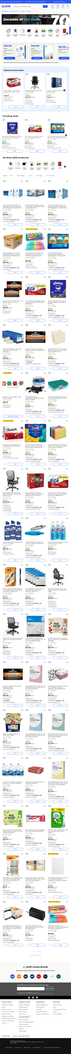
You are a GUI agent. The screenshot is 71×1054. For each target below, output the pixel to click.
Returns (3, 1007)
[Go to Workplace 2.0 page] (58, 976)
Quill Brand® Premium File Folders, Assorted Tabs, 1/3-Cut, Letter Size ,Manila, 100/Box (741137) (57, 350)
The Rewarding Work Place (59, 1009)
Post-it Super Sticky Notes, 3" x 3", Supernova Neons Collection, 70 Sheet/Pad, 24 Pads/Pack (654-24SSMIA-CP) (34, 254)
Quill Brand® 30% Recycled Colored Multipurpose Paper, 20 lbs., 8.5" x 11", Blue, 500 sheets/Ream (35, 735)
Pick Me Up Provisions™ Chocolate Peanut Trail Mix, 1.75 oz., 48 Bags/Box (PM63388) (58, 639)
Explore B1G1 (30, 264)
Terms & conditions (8, 1047)
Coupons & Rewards (14, 11)
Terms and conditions (28, 992)
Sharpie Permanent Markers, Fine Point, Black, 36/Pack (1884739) (12, 445)
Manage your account (7, 1009)
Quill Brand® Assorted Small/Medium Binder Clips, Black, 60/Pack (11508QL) (34, 398)
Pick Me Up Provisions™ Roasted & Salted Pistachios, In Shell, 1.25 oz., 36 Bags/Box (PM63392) (12, 831)
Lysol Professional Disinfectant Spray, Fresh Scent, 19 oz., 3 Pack (58, 543)
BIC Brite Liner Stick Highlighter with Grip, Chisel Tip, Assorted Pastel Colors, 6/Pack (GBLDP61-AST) (12, 879)
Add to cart (10, 58)
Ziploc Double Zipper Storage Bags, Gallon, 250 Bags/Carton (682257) (35, 830)
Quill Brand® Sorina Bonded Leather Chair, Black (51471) (33, 91)
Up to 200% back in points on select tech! (35, 1)
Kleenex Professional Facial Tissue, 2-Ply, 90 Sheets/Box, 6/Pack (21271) (58, 397)
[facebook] (37, 997)
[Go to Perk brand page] (32, 976)
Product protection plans (25, 1026)
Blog (54, 1007)
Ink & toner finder (40, 1007)
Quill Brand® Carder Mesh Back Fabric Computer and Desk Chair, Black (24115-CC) (12, 494)
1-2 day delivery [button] (7, 510)
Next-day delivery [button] (30, 103)
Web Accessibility (57, 1014)
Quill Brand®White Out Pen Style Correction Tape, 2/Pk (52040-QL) (34, 543)
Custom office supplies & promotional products (25, 1017)
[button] (45, 6)
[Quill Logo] (6, 6)
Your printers (39, 1009)
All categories (51, 175)
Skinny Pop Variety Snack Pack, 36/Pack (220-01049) (11, 734)
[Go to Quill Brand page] (12, 976)
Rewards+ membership (24, 1004)
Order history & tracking (7, 1004)
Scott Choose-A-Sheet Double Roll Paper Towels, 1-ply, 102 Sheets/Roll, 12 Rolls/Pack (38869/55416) (57, 494)
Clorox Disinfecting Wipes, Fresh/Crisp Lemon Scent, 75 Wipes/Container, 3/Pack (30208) (57, 137)
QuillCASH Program (23, 1009)
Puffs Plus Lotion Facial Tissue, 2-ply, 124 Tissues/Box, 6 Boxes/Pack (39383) (58, 831)
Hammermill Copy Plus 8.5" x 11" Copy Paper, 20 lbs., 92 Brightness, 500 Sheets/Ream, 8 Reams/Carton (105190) (12, 206)
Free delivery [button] (7, 269)
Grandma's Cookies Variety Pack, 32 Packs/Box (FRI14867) (34, 782)
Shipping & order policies (7, 1016)
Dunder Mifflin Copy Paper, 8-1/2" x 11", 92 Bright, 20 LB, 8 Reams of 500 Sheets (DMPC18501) (35, 206)
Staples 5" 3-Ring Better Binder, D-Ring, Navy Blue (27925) (56, 91)
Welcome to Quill (57, 1004)
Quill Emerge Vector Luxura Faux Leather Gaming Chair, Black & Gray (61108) (57, 590)
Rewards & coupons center (42, 1014)
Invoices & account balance (8, 1011)
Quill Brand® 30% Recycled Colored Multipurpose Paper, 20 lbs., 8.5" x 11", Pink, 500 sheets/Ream (35, 687)
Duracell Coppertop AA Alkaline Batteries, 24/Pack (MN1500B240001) (35, 349)
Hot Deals (22, 11)
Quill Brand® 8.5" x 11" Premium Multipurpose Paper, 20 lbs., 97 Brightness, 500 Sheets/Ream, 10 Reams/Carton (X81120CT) (11, 254)
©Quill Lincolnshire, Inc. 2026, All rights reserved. (19, 1041)
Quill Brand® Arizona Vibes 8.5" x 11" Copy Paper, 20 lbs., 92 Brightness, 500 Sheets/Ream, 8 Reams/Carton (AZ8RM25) (12, 927)
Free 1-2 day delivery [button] (9, 100)
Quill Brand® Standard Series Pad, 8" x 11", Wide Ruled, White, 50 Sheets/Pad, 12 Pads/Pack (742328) (58, 879)
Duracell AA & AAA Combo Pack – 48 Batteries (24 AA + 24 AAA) (13, 301)
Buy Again (28, 11)
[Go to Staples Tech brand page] (45, 976)
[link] (22, 181)
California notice (27, 1047)
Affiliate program (23, 1031)
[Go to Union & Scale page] (52, 976)
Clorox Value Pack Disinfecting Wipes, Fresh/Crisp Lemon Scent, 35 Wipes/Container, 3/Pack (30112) (35, 446)
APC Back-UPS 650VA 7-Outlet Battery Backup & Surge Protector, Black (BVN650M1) (34, 927)
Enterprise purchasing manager (26, 1021)
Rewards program (23, 1007)
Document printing (23, 1019)
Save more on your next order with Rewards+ (12, 1)
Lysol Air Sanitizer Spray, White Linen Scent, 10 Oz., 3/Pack (12, 543)
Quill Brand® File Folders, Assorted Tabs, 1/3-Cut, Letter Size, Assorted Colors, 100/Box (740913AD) (57, 446)
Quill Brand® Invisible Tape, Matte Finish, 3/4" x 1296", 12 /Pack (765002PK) (12, 350)
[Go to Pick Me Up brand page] (25, 976)
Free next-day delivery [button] (30, 147)
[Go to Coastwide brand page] (19, 976)
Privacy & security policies (8, 1020)
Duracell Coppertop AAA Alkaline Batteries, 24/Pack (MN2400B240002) (12, 687)
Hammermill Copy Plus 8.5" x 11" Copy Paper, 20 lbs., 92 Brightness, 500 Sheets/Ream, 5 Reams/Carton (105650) (57, 206)
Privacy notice (18, 1047)
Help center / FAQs (6, 1014)
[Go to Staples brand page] (39, 976)
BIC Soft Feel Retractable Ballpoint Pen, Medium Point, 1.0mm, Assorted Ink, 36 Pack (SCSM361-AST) (13, 590)
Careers (55, 1011)
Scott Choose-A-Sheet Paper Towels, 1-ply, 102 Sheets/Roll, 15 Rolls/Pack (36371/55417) (34, 137)
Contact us (4, 1023)
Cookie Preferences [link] (36, 1047)
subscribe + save (23, 1011)
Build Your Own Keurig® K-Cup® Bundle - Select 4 (12, 397)
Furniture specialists (23, 1024)
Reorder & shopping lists (42, 1004)
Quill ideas (21, 1028)
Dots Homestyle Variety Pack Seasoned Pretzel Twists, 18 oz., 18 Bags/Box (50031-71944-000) (34, 494)
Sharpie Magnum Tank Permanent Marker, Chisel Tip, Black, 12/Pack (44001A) (12, 91)
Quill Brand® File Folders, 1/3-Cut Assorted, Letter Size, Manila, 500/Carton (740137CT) (34, 590)
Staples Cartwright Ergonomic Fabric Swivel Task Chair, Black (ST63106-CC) (13, 639)
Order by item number (41, 1011)
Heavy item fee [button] (7, 508)
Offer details (29, 100)
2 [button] (32, 951)
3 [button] (34, 951)
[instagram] (29, 997)
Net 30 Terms (22, 1014)
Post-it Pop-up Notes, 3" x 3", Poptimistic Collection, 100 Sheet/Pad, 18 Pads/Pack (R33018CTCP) (58, 927)
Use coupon (50, 988)
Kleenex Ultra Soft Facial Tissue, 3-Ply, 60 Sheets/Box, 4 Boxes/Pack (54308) (12, 137)
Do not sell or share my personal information (51, 1047)
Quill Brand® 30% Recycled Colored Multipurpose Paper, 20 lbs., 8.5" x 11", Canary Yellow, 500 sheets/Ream (58, 783)
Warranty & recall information (8, 1018)
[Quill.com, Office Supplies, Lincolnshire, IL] (5, 1042)
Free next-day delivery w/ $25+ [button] (10, 147)
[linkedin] (33, 997)
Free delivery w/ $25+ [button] (54, 509)
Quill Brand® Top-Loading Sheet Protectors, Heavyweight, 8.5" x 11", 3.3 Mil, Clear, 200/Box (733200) (35, 639)
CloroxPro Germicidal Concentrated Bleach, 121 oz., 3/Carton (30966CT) (12, 782)
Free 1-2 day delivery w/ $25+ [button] (33, 461)
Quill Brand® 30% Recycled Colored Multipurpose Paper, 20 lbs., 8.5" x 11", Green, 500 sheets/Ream (58, 735)
